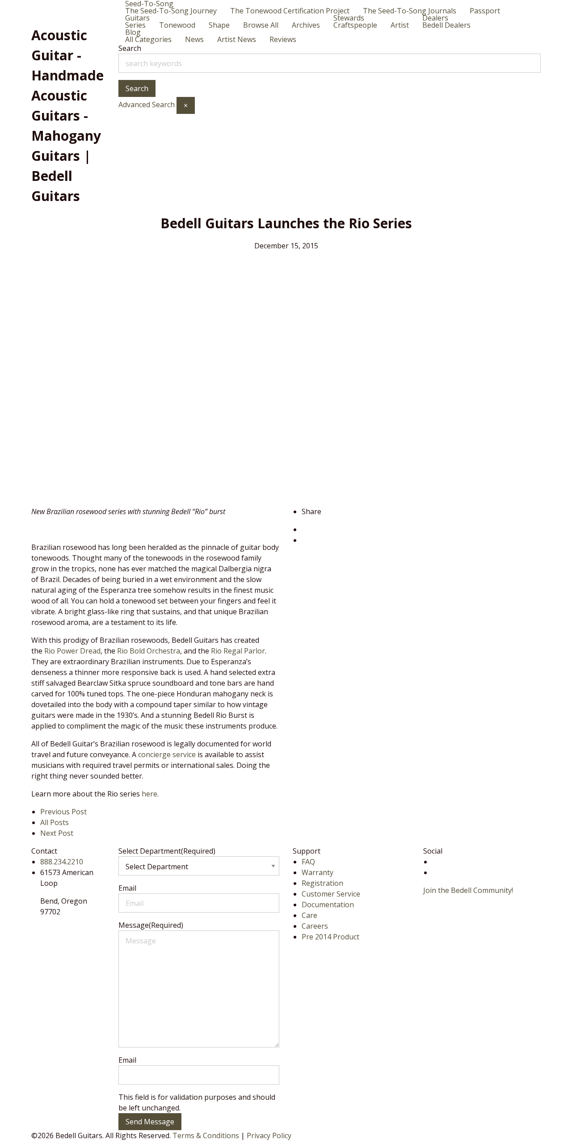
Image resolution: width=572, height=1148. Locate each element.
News (194, 39)
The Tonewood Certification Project (289, 10)
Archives (306, 25)
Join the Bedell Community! (468, 890)
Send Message (150, 1122)
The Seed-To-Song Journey (171, 10)
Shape (219, 25)
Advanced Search (146, 104)
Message (150, 925)
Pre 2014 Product (330, 937)
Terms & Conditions (205, 1135)
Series (135, 25)
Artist (400, 25)
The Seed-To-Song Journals (409, 10)
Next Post (56, 833)
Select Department (166, 851)
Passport (485, 10)
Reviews (282, 39)
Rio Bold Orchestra (148, 651)
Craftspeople (355, 25)
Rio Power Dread (72, 651)
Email (127, 888)
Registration (322, 883)
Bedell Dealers (446, 25)
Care (309, 915)
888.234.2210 (61, 862)
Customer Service (331, 894)
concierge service (167, 754)
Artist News (236, 39)
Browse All (260, 25)
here (149, 794)
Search (129, 48)
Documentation (328, 904)
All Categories (148, 39)
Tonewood (177, 25)
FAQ (308, 862)
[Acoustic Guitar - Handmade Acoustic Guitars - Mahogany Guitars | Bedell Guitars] (58, 11)
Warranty (317, 872)
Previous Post (63, 812)
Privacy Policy (269, 1135)
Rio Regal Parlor (238, 651)
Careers (315, 926)
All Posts (54, 822)
